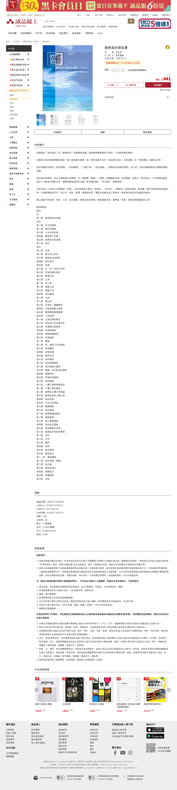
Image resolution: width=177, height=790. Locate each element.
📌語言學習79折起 (18, 75)
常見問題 (35, 729)
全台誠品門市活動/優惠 (122, 736)
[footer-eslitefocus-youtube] (123, 752)
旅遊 (11, 189)
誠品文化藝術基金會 (68, 752)
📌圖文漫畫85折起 (18, 64)
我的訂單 (122, 15)
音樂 (12, 118)
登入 (79, 15)
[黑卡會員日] (88, 6)
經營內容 (10, 736)
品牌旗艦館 (26, 33)
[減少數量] (113, 70)
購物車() (166, 15)
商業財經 (13, 147)
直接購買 (158, 84)
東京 (92, 749)
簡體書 (12, 204)
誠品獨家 (63, 33)
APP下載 (98, 15)
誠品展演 (63, 742)
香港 (92, 742)
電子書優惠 (101, 26)
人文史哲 (13, 132)
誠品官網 (63, 729)
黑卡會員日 (60, 26)
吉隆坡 (93, 752)
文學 (11, 137)
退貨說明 (147, 132)
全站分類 (12, 33)
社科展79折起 (73, 26)
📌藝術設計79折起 (31, 41)
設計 (12, 102)
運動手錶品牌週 (88, 26)
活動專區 (89, 33)
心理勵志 (13, 142)
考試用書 (13, 152)
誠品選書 (50, 33)
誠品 (63, 732)
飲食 (11, 178)
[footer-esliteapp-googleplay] (155, 735)
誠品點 (155, 15)
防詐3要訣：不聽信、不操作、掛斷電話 (27, 15)
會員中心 (110, 15)
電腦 (11, 183)
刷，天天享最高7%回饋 (123, 62)
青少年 (12, 194)
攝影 (12, 106)
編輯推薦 (13, 127)
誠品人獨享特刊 (119, 733)
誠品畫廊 (76, 33)
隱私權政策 (36, 739)
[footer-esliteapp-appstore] (155, 729)
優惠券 (145, 15)
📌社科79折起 (16, 80)
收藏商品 (134, 15)
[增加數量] (123, 70)
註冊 (88, 15)
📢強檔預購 (14, 54)
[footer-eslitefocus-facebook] (115, 752)
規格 (103, 132)
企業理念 (10, 729)
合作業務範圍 (12, 753)
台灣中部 (94, 733)
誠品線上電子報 (119, 729)
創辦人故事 (11, 733)
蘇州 (92, 745)
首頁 (8, 41)
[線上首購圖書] (155, 24)
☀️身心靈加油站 (16, 59)
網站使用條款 (37, 736)
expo (100, 33)
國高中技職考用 (16, 173)
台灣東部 (94, 739)
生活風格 (13, 199)
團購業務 (10, 756)
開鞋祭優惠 (113, 26)
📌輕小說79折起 (17, 69)
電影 (12, 110)
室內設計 (46, 41)
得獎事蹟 (10, 742)
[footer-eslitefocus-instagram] (130, 752)
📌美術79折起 (16, 85)
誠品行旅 (63, 745)
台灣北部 (94, 729)
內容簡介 (58, 132)
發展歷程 (10, 739)
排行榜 (39, 33)
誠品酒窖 (63, 749)
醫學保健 (13, 168)
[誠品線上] (22, 23)
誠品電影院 (64, 736)
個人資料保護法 (38, 742)
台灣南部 (94, 736)
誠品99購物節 (48, 26)
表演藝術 (14, 114)
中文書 (16, 41)
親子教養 (13, 158)
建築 (12, 95)
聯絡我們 (35, 733)
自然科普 (13, 163)
